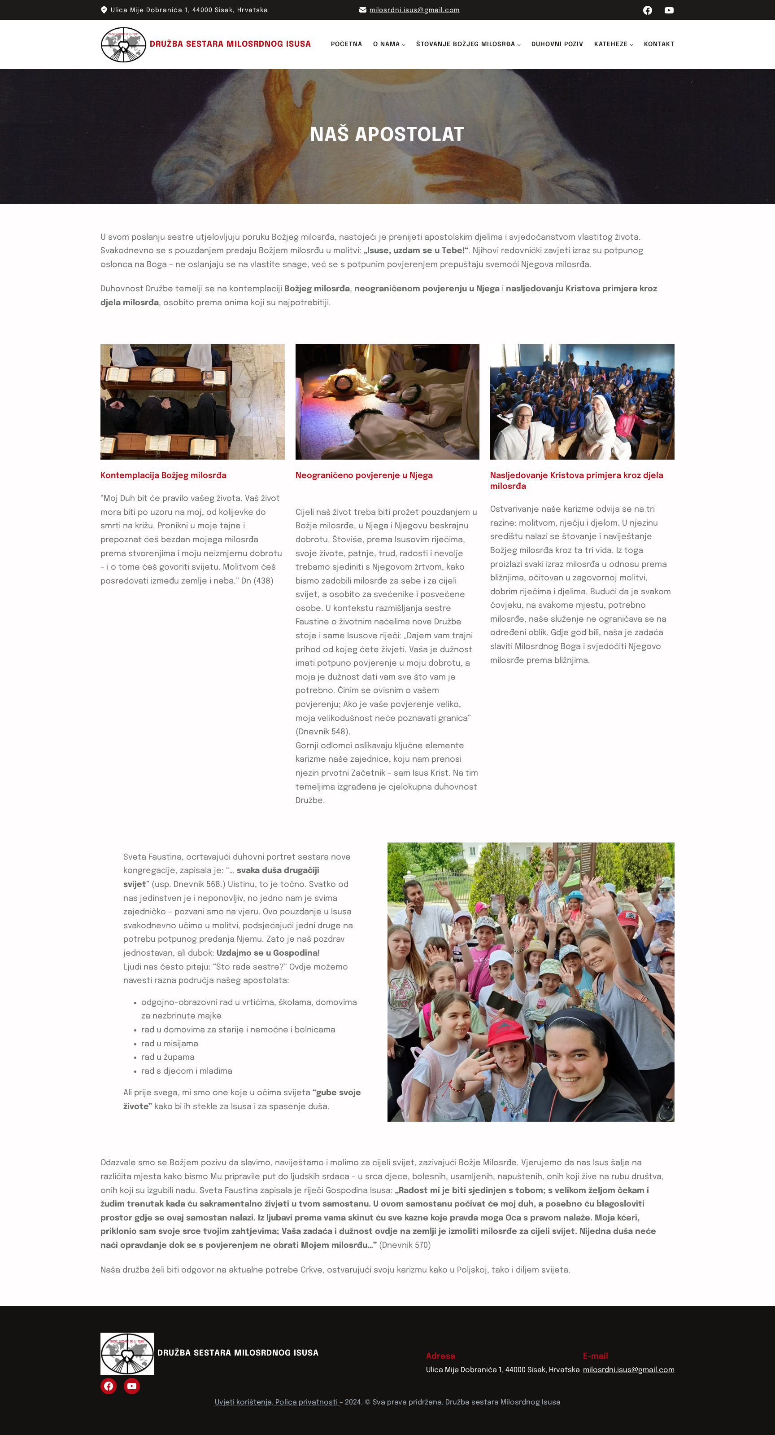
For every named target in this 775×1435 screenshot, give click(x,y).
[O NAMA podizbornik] (403, 44)
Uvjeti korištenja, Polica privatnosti (277, 1402)
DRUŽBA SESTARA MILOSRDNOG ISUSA (230, 44)
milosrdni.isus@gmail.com (415, 10)
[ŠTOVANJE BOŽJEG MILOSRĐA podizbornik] (519, 44)
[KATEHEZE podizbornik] (631, 44)
